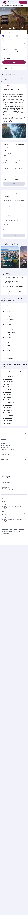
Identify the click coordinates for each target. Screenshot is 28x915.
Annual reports (4, 447)
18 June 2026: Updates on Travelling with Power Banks (14, 5)
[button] (14, 85)
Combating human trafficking (8, 531)
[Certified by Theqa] (7, 477)
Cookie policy (5, 529)
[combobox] (13, 150)
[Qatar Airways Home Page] (3, 9)
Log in (17, 8)
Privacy (15, 529)
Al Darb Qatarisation (5, 445)
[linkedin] (9, 489)
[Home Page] (2, 74)
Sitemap (18, 531)
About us (3, 437)
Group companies (5, 454)
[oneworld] (5, 9)
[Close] (1, 2)
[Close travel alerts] (25, 5)
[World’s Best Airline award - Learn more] (4, 500)
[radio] (8, 160)
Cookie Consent (5, 533)
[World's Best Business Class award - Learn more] (4, 506)
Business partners (5, 464)
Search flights (14, 183)
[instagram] (15, 489)
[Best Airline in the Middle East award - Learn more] (4, 519)
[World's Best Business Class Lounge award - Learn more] (4, 513)
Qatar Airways (4, 433)
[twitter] (6, 489)
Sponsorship (4, 443)
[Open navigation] (25, 9)
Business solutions (5, 459)
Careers (2, 439)
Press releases (4, 441)
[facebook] (3, 489)
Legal (11, 529)
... (4, 74)
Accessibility (21, 529)
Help (2, 468)
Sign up (22, 8)
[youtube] (12, 489)
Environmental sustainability (7, 449)
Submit (14, 235)
